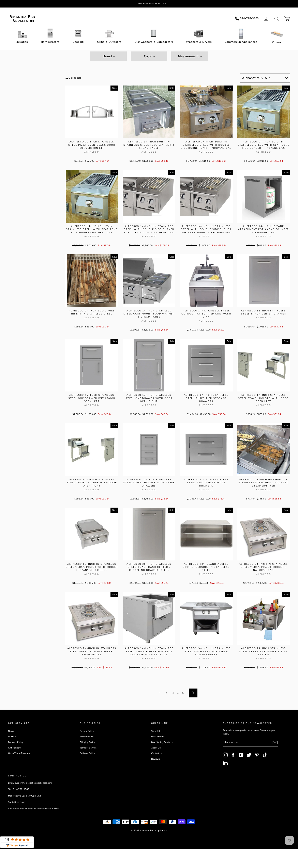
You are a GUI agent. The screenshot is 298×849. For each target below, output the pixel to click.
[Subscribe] (275, 742)
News (11, 731)
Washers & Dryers (199, 42)
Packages (21, 42)
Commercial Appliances (241, 42)
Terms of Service (88, 747)
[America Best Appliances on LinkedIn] (225, 762)
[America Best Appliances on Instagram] (225, 755)
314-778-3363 (21, 789)
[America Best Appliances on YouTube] (241, 755)
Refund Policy (86, 736)
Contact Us (156, 753)
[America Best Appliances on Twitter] (249, 755)
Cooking (78, 42)
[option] (152, 3)
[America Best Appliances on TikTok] (264, 755)
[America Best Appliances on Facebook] (233, 755)
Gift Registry (14, 747)
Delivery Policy (15, 742)
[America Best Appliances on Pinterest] (256, 755)
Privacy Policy (87, 731)
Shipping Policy (87, 742)
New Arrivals (157, 736)
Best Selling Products (162, 742)
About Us (156, 747)
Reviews (155, 758)
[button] (108, 56)
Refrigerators (50, 42)
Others (277, 42)
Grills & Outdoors (109, 42)
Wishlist (12, 736)
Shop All (155, 731)
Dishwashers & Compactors (153, 42)
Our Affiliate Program (19, 753)
